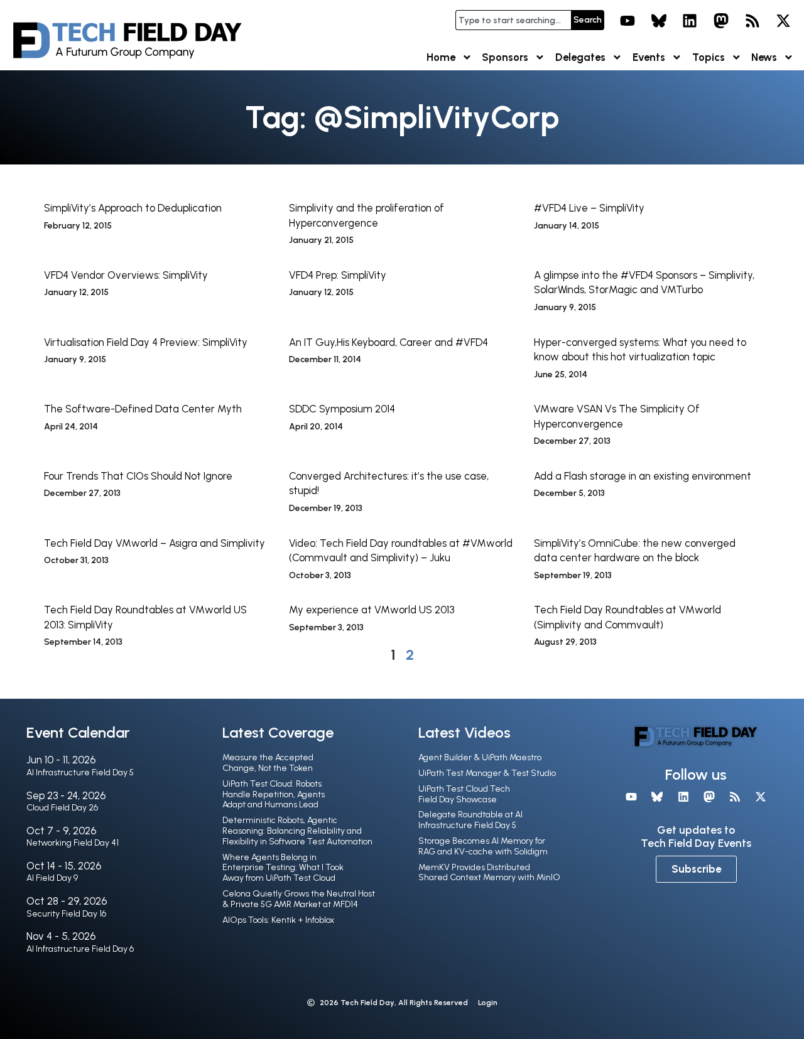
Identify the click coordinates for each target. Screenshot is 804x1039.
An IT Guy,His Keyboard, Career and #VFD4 (388, 342)
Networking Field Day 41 (72, 842)
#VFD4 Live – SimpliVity (589, 208)
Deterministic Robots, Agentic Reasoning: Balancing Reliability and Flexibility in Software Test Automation (297, 831)
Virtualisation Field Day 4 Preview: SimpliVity (145, 342)
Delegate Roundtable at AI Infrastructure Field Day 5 (470, 820)
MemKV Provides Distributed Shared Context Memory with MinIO (489, 872)
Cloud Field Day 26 (62, 807)
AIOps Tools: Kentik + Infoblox (278, 920)
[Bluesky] (659, 20)
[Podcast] (752, 20)
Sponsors (505, 57)
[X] (783, 20)
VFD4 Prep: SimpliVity (337, 275)
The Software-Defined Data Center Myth (143, 408)
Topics (708, 57)
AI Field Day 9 (52, 878)
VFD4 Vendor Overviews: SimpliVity (126, 275)
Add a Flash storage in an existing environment (642, 476)
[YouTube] (627, 20)
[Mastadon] (721, 20)
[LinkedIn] (690, 20)
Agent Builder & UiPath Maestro (479, 757)
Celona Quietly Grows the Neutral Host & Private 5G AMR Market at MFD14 (298, 899)
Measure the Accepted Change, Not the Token (267, 762)
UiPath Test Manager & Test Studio (487, 773)
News (764, 57)
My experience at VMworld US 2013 (371, 609)
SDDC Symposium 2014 (342, 408)
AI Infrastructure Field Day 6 (80, 949)
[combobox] (513, 20)
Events (649, 57)
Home (440, 57)
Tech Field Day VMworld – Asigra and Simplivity (154, 543)
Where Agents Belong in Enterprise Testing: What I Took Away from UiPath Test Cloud (283, 868)
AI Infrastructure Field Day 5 (80, 772)
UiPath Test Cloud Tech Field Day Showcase (464, 794)
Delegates (580, 57)
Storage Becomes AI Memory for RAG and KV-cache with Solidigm (483, 846)
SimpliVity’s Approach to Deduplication (133, 208)
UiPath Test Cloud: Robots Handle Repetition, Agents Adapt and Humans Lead (273, 794)
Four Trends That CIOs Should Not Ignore (138, 476)
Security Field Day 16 (66, 913)
